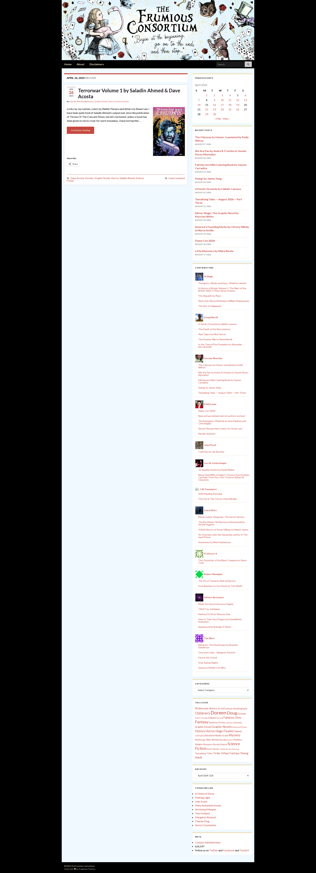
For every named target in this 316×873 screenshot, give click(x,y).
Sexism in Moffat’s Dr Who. (212, 667)
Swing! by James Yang (208, 178)
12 (237, 100)
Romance (207, 744)
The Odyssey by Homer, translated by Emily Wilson (220, 366)
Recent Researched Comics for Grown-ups (220, 428)
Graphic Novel (203, 726)
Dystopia (242, 713)
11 (229, 100)
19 (237, 104)
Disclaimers (97, 64)
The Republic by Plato (209, 295)
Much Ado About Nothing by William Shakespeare (223, 300)
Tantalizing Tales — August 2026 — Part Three (222, 392)
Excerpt (219, 718)
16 (214, 104)
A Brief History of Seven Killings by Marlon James (223, 529)
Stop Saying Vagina (208, 662)
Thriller (217, 753)
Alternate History (207, 708)
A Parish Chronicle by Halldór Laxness (218, 188)
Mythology (200, 739)
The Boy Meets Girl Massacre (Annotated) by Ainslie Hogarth (221, 523)
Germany (237, 722)
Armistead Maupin (205, 809)
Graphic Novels (101, 101)
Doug (232, 712)
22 (206, 109)
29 (206, 114)
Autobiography (240, 708)
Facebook (229, 850)
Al (196, 708)
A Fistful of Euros (204, 793)
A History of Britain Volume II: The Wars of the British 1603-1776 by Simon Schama (222, 289)
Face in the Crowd (207, 657)
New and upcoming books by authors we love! (221, 415)
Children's (202, 713)
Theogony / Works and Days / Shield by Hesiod (222, 283)
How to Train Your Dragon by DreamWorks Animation (220, 620)
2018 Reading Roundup (210, 493)
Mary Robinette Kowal (208, 805)
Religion (199, 744)
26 (237, 109)
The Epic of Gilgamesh (209, 306)
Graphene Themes (87, 869)
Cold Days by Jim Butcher (211, 451)
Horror (112, 101)
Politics (237, 739)
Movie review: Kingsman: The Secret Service (221, 517)
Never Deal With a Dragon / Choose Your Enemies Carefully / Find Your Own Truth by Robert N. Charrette (223, 477)
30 (214, 114)
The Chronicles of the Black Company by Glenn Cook (222, 561)
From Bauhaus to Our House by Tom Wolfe (220, 586)
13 (245, 100)
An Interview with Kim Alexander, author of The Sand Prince (223, 536)
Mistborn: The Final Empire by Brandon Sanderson (218, 646)
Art (219, 708)
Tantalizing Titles (203, 753)
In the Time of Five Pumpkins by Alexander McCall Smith (220, 345)
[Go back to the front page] (158, 30)
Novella (223, 739)
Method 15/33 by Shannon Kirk (214, 614)
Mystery (234, 735)
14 (199, 104)
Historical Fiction (239, 727)
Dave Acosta (77, 178)
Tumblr (244, 850)
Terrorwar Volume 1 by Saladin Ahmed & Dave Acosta (129, 93)
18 (229, 104)
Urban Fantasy (230, 753)
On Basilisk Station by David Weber (216, 469)
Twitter (213, 850)
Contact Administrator (208, 842)
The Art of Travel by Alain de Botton (217, 580)
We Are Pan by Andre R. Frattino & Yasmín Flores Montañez (223, 373)
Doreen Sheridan (76, 101)
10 (222, 100)
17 (222, 104)
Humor (238, 731)
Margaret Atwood (205, 817)
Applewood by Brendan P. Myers (214, 626)
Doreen (90, 101)
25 (229, 109)
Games (229, 722)
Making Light (202, 797)
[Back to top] (308, 866)
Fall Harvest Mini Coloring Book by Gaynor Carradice (219, 381)
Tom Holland (202, 813)
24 (222, 109)
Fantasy (201, 722)
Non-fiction (212, 739)
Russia (216, 744)
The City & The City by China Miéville (217, 498)
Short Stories (213, 749)
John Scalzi (201, 801)
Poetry (230, 740)
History (200, 731)
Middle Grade (221, 735)
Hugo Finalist (224, 731)
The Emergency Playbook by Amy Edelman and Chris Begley (222, 422)
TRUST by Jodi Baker (209, 609)
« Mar (218, 118)
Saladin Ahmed (127, 178)
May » (226, 118)
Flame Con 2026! (205, 240)
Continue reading (80, 130)
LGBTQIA (199, 735)
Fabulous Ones (232, 717)
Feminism (213, 722)
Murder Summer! (207, 433)
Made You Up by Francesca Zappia (215, 604)
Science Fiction (122, 101)
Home (68, 64)
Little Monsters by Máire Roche (214, 251)
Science (223, 744)
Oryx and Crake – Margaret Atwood (216, 652)
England (212, 717)
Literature (209, 735)
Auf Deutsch (226, 708)
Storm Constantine (205, 825)
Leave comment (177, 178)
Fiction (222, 722)
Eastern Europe (201, 718)
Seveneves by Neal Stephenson (214, 542)
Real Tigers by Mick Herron (212, 334)
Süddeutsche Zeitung (229, 749)
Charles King (202, 821)
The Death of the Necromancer (214, 329)
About (80, 64)
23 (214, 109)
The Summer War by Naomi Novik (215, 339)
